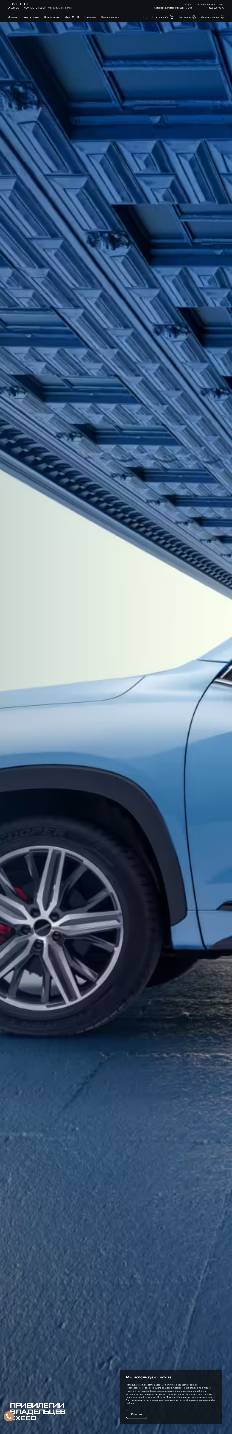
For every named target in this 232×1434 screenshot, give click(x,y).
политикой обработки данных (181, 1384)
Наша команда (110, 17)
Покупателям (30, 17)
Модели (12, 17)
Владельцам (51, 17)
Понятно (136, 1414)
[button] (215, 1376)
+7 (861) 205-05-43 (214, 7)
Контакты (90, 17)
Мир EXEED (72, 17)
